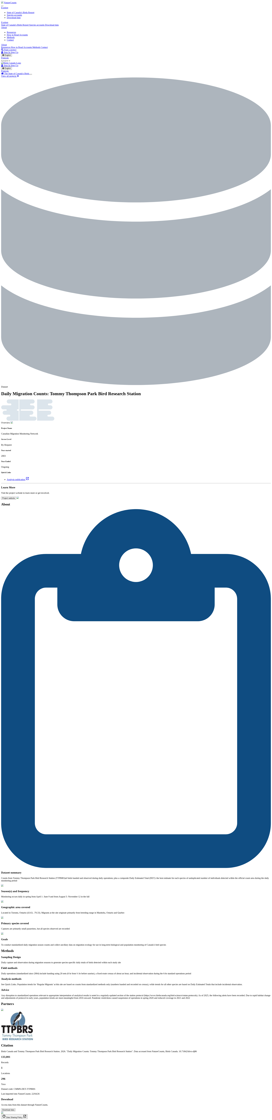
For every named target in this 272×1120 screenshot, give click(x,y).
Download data (14, 17)
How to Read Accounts (17, 35)
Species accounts (14, 15)
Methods (11, 37)
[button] (4, 8)
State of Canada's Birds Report (20, 12)
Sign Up (14, 52)
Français (5, 58)
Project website (8, 498)
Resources (11, 32)
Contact (10, 40)
